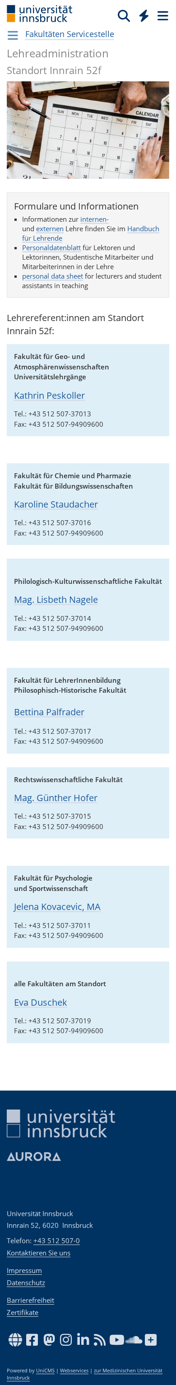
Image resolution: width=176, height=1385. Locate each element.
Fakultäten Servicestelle (69, 33)
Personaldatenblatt (51, 247)
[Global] (141, 14)
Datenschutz (26, 1282)
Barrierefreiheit (30, 1300)
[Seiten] (162, 15)
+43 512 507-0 (56, 1240)
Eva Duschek (40, 1002)
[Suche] (124, 15)
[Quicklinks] (144, 15)
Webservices (74, 1370)
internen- (94, 219)
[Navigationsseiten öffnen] (13, 35)
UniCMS (45, 1370)
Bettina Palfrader (49, 712)
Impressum (24, 1270)
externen (50, 228)
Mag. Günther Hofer (55, 798)
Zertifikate (22, 1312)
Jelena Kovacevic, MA (57, 906)
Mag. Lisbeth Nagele (56, 599)
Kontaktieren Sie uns (38, 1252)
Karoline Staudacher (56, 504)
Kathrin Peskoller (49, 395)
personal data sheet (52, 275)
